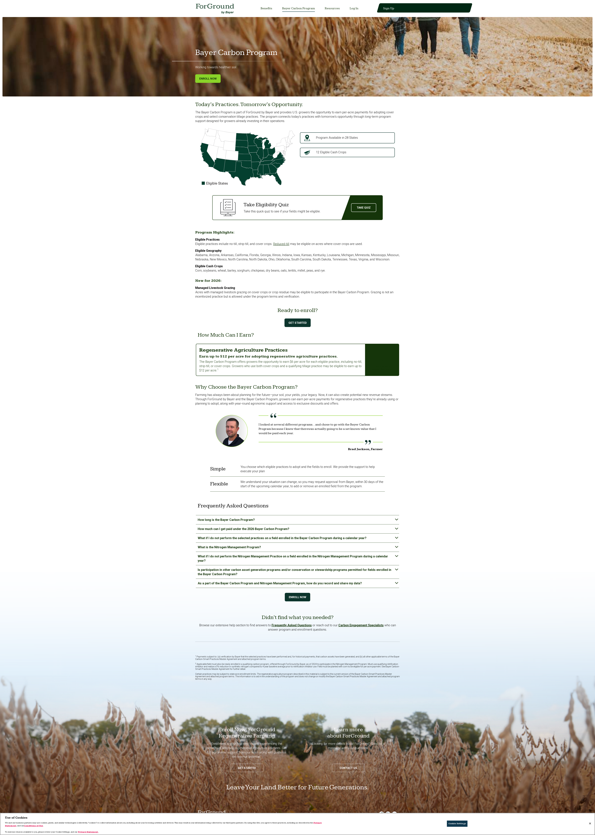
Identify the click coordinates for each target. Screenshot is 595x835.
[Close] (590, 823)
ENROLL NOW (297, 597)
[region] (297, 824)
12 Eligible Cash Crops (330, 152)
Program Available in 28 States (336, 138)
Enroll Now (208, 78)
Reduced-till (281, 244)
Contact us (348, 768)
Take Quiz (364, 207)
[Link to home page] (215, 10)
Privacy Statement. (88, 832)
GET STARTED (298, 322)
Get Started (247, 768)
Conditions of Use (33, 825)
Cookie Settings (457, 823)
